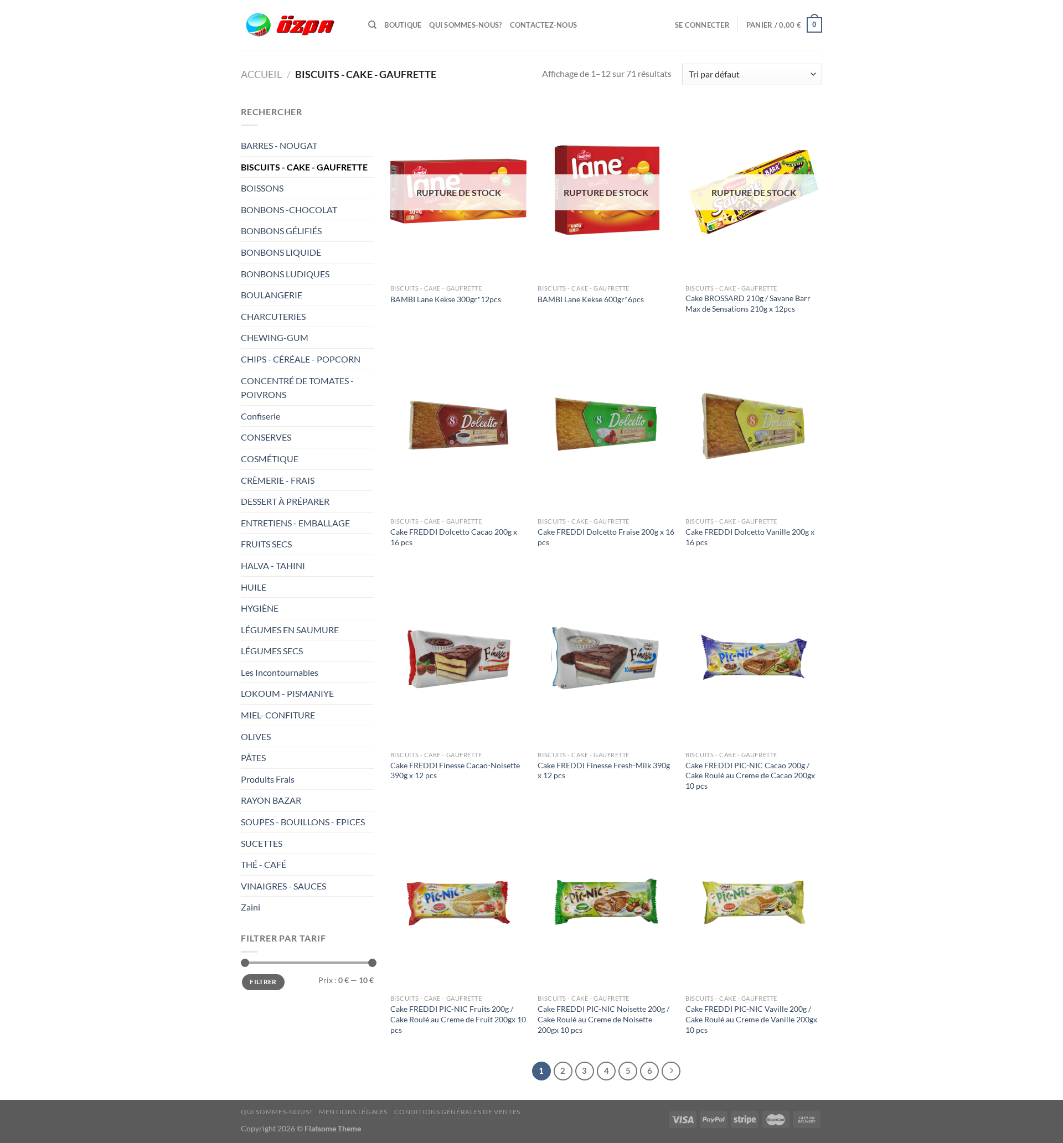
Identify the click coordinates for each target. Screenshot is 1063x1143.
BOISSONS (263, 188)
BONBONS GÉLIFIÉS (282, 230)
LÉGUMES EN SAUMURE (290, 629)
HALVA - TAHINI (273, 565)
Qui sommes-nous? (465, 24)
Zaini (250, 907)
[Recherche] (372, 24)
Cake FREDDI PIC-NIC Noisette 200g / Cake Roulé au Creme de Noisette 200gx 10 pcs (603, 1019)
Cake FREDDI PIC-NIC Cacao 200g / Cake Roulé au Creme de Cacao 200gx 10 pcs (750, 775)
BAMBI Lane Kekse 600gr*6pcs (591, 299)
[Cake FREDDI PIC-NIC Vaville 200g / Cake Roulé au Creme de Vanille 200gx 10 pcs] (753, 902)
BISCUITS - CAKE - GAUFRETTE (305, 167)
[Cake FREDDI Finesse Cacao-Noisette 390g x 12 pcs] (458, 658)
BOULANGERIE (272, 294)
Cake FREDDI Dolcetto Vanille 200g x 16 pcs (749, 537)
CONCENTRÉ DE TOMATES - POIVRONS (297, 387)
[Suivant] (671, 1071)
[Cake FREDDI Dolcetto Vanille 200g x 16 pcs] (753, 425)
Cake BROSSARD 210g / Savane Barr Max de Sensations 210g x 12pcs (748, 303)
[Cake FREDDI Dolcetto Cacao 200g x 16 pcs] (458, 425)
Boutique (402, 24)
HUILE (253, 587)
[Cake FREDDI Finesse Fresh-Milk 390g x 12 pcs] (606, 658)
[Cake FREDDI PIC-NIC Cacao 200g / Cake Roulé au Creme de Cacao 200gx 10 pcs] (753, 658)
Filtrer (263, 982)
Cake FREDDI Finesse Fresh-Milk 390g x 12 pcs (604, 770)
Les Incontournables (279, 672)
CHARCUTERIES (274, 316)
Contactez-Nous (543, 24)
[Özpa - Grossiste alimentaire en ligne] (296, 25)
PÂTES (253, 757)
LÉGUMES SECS (272, 650)
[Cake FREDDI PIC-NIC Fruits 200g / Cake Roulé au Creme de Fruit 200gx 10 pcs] (458, 902)
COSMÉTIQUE (269, 458)
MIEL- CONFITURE (278, 715)
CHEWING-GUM (274, 337)
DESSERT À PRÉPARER (285, 501)
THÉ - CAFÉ (263, 864)
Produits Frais (268, 779)
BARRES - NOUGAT (279, 145)
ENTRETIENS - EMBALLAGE (296, 523)
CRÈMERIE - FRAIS (278, 480)
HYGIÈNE (259, 608)
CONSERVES (266, 437)
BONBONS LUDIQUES (285, 273)
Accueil (261, 74)
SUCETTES (261, 843)
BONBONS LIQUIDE (281, 252)
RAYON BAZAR (271, 800)
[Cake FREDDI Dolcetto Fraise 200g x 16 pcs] (606, 425)
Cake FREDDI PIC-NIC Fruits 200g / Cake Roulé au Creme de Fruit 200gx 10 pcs (458, 1019)
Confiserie (260, 416)
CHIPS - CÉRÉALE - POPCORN (301, 359)
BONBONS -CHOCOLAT (289, 209)
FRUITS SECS (266, 544)
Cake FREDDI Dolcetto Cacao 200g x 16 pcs (453, 537)
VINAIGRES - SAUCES (283, 886)
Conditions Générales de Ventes (457, 1112)
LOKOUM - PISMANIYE (287, 693)
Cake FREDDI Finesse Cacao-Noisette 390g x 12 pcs (455, 770)
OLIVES (256, 736)
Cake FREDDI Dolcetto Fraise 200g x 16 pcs (606, 537)
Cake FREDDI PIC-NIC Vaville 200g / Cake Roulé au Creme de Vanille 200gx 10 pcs (751, 1019)
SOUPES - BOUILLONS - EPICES (303, 821)
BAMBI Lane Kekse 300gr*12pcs (445, 299)
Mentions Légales (353, 1112)
